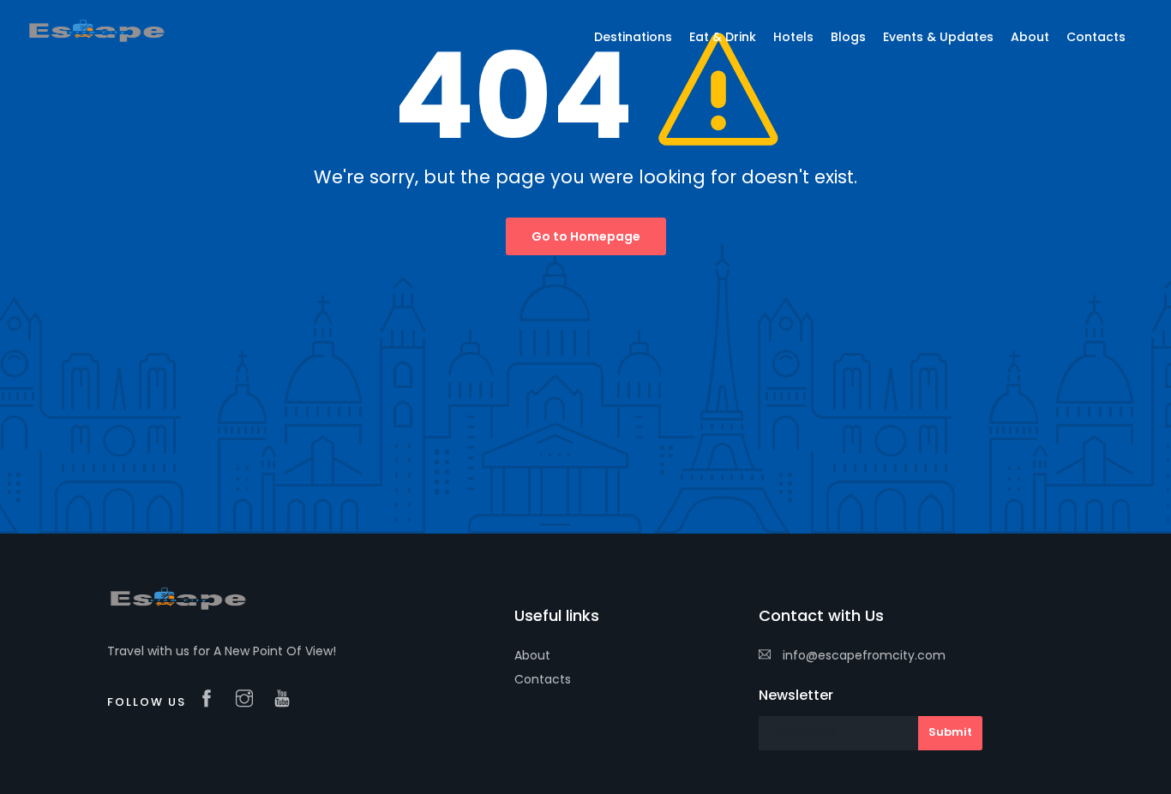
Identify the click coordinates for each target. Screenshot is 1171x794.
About (532, 655)
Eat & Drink (722, 36)
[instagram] (248, 699)
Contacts (542, 679)
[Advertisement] (585, 405)
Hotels (793, 36)
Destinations (633, 36)
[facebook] (211, 699)
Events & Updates (938, 36)
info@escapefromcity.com (864, 655)
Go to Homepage (585, 236)
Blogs (848, 36)
